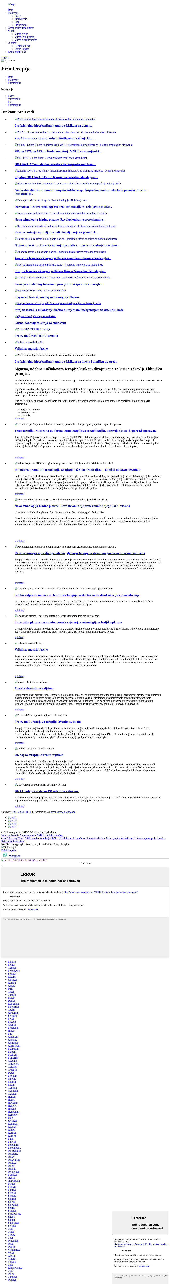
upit (17, 418)
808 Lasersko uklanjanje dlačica (41, 838)
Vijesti (11, 30)
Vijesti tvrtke (21, 33)
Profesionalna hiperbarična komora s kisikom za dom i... (53, 125)
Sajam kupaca (22, 48)
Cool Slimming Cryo (12, 838)
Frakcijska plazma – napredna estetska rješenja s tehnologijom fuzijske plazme (68, 622)
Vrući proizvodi (9, 835)
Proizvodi (13, 12)
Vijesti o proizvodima (26, 39)
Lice (17, 21)
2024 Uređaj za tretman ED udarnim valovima (47, 791)
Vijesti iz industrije (24, 36)
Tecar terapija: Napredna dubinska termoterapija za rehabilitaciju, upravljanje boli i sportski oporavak (85, 430)
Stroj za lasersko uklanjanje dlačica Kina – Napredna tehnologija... (60, 271)
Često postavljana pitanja (21, 27)
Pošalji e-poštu (9, 850)
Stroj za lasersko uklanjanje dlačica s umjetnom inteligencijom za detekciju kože (69, 310)
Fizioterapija (21, 24)
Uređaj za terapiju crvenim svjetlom (39, 755)
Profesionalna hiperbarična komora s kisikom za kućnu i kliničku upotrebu (66, 361)
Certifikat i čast (22, 45)
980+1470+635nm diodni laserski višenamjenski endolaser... (55, 164)
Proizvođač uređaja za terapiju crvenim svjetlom (48, 721)
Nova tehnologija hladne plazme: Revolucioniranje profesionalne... (60, 219)
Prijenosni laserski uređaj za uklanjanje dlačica (47, 297)
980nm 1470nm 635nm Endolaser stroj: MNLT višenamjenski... (58, 151)
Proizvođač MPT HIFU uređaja (36, 335)
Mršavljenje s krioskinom (119, 838)
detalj (21, 418)
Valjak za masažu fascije (31, 348)
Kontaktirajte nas (17, 51)
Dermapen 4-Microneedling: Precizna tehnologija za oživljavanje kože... (63, 206)
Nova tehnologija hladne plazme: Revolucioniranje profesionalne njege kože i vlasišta (72, 506)
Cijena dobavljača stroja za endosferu (40, 323)
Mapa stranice (27, 835)
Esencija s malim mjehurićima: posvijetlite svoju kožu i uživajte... (59, 284)
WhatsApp (14, 855)
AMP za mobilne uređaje (50, 835)
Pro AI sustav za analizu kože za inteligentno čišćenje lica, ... (55, 138)
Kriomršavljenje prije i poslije (149, 838)
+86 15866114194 (21, 811)
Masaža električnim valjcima (34, 688)
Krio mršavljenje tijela (12, 841)
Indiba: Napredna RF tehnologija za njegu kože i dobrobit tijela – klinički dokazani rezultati (77, 469)
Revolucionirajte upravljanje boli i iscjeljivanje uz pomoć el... (56, 232)
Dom (10, 9)
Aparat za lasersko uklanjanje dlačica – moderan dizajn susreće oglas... (63, 258)
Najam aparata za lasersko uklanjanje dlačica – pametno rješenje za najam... (67, 245)
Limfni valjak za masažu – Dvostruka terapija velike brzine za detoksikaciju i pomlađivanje (77, 595)
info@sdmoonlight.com (62, 811)
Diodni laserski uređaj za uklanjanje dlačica (82, 838)
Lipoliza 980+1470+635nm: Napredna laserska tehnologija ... (56, 177)
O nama (12, 42)
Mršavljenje (21, 18)
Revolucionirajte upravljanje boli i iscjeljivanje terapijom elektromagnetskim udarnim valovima (80, 553)
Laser (17, 15)
